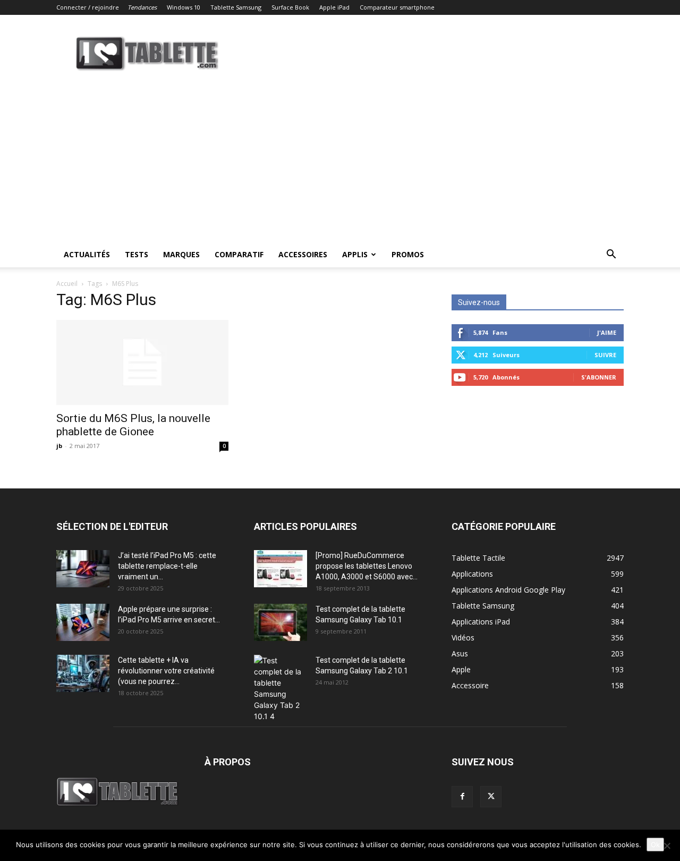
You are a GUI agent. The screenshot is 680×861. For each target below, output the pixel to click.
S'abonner (598, 377)
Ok (655, 844)
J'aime (606, 332)
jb (59, 446)
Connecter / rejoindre (87, 7)
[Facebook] (462, 796)
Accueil (67, 283)
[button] (611, 255)
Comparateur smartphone (397, 7)
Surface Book (290, 7)
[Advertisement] (340, 162)
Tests (136, 254)
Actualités (87, 254)
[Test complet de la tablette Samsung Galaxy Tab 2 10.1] (280, 688)
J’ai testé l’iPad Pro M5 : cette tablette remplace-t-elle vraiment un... (167, 566)
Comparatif (239, 254)
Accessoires (302, 254)
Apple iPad (334, 7)
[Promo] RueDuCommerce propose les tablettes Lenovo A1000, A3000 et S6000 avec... (367, 566)
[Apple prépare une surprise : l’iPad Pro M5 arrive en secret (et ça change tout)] (82, 622)
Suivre (605, 355)
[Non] (666, 845)
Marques (181, 254)
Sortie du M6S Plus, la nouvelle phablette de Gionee (133, 425)
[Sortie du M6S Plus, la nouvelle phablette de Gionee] (142, 362)
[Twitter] (491, 796)
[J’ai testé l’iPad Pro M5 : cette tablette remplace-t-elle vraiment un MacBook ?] (82, 568)
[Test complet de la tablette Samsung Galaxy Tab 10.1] (280, 622)
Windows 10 (183, 7)
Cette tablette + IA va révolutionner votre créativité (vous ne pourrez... (166, 671)
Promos (408, 254)
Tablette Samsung (235, 7)
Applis (355, 254)
